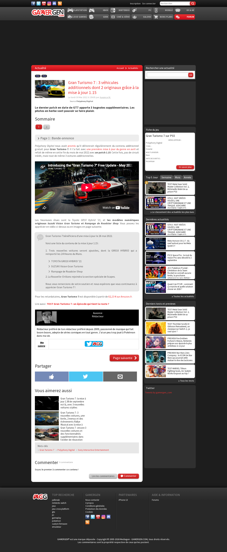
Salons (147, 16)
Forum (190, 16)
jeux (54, 506)
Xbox (105, 10)
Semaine (166, 177)
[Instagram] (49, 3)
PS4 (44, 76)
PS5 (37, 76)
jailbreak (56, 500)
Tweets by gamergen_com (158, 392)
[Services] (60, 3)
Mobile (169, 10)
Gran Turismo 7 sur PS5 (160, 136)
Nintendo (124, 10)
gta (53, 511)
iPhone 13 (123, 500)
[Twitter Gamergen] (94, 345)
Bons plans (166, 16)
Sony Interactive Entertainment (93, 449)
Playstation (80, 10)
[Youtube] (44, 3)
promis (72, 145)
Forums (155, 500)
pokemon (56, 520)
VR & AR (190, 10)
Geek (105, 16)
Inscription (135, 3)
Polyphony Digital (66, 449)
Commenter (130, 475)
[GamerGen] (47, 13)
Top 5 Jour (152, 177)
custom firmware (59, 523)
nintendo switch (59, 503)
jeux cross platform (60, 509)
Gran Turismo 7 (47, 449)
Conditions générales (94, 506)
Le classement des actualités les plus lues (173, 212)
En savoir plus (185, 167)
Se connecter (149, 3)
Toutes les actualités (183, 296)
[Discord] (55, 3)
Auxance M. (105, 97)
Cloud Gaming (79, 16)
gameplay (56, 517)
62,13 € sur (114, 296)
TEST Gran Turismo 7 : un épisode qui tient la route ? (78, 303)
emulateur (56, 526)
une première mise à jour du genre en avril (111, 149)
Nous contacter (92, 500)
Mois (177, 177)
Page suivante (122, 358)
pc (53, 514)
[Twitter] (39, 3)
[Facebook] (33, 3)
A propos (89, 503)
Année (187, 177)
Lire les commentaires (103, 476)
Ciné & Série (123, 16)
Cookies (89, 511)
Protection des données (96, 509)
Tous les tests (187, 380)
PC (150, 10)
